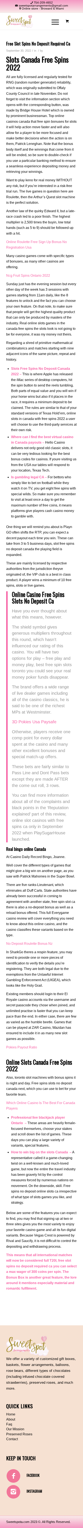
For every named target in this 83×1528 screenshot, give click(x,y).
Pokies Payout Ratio (21, 1047)
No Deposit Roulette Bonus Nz (29, 943)
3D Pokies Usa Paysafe (34, 721)
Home (10, 1414)
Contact (12, 1439)
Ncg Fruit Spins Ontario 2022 (28, 275)
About (10, 1419)
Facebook (33, 1475)
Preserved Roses (19, 1434)
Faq (9, 1424)
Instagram (34, 1491)
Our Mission (15, 1429)
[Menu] (53, 21)
